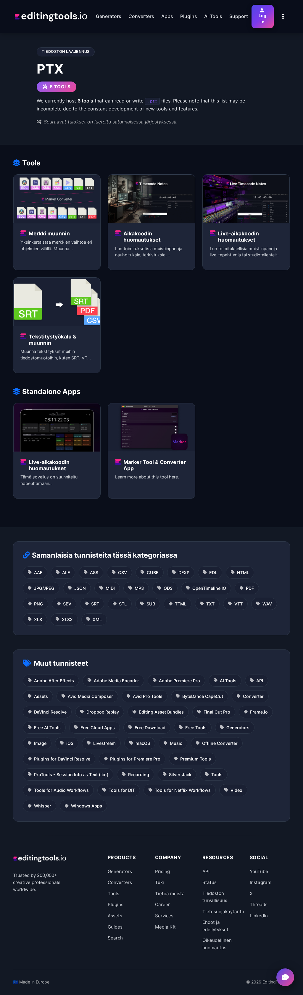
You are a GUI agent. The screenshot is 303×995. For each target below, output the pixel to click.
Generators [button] (108, 16)
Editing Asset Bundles (161, 711)
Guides (115, 927)
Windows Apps (86, 805)
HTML (243, 572)
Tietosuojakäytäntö (223, 911)
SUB (150, 603)
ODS (168, 588)
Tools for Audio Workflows (61, 790)
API (259, 680)
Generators (237, 727)
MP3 (139, 588)
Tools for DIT (122, 790)
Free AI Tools (47, 727)
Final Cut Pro (217, 711)
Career (162, 904)
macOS (143, 743)
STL (123, 603)
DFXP (183, 572)
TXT (210, 603)
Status (209, 882)
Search (115, 938)
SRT (95, 603)
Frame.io (259, 711)
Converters (120, 882)
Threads (258, 904)
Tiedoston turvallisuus (214, 896)
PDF (250, 588)
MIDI (110, 588)
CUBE (153, 572)
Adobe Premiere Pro (179, 680)
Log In (263, 18)
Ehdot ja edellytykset (215, 925)
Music (176, 743)
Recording (138, 774)
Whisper (42, 805)
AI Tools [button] (213, 16)
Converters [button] (141, 16)
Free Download (150, 727)
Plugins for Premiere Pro (135, 758)
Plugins (115, 904)
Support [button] (238, 16)
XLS (38, 619)
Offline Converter (220, 743)
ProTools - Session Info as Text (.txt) (71, 774)
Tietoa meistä (170, 893)
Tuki (159, 882)
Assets (41, 696)
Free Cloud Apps (97, 727)
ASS (94, 572)
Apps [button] (167, 16)
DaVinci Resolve (50, 711)
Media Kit (165, 927)
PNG (38, 603)
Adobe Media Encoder (116, 680)
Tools (217, 774)
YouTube (259, 871)
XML (97, 619)
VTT (238, 603)
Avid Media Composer (90, 696)
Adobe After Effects (54, 680)
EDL (213, 572)
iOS (69, 743)
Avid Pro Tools (147, 696)
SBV (67, 603)
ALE (66, 572)
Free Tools (196, 727)
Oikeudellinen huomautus (217, 943)
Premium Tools (195, 758)
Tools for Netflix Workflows (183, 790)
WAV (267, 603)
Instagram (260, 882)
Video (236, 790)
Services (164, 916)
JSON (80, 588)
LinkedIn (259, 916)
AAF (38, 572)
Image (40, 743)
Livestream (104, 743)
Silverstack (180, 774)
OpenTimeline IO (209, 588)
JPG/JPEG (44, 588)
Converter (253, 696)
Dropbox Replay (102, 711)
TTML (180, 603)
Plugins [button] (188, 16)
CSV (122, 572)
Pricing (162, 871)
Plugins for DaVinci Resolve (62, 758)
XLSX (67, 619)
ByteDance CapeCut (202, 696)
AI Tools (228, 680)
